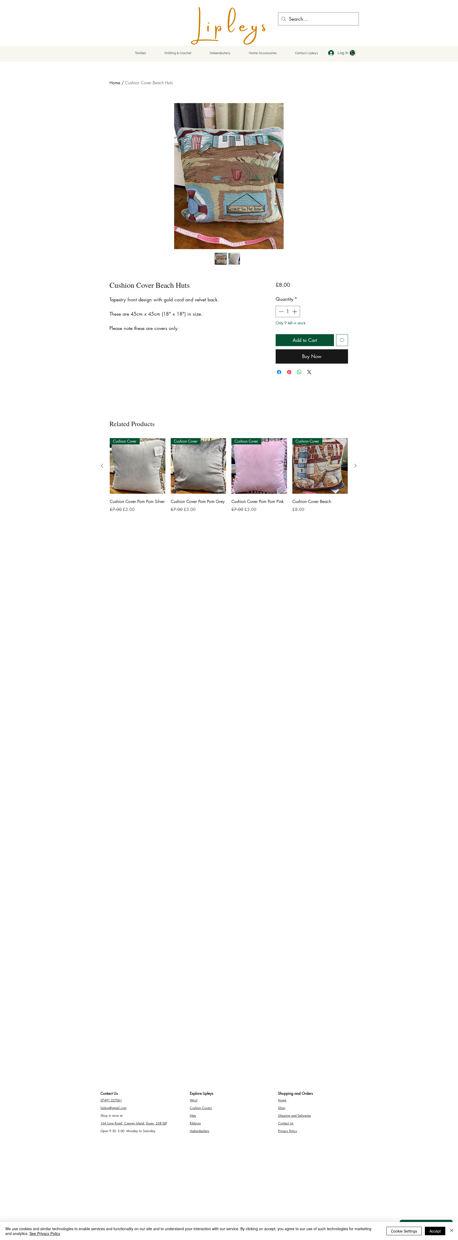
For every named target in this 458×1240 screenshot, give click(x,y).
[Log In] (330, 53)
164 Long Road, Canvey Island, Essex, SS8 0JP (133, 1123)
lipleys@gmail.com (113, 1108)
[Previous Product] (102, 465)
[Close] (451, 1231)
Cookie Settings (404, 1231)
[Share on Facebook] (279, 372)
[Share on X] (309, 372)
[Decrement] (280, 311)
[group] (229, 479)
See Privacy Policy (44, 1233)
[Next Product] (355, 465)
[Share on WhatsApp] (299, 372)
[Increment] (295, 311)
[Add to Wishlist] (342, 340)
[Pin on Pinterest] (289, 372)
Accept (435, 1231)
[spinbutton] (288, 311)
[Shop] (352, 53)
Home (114, 83)
